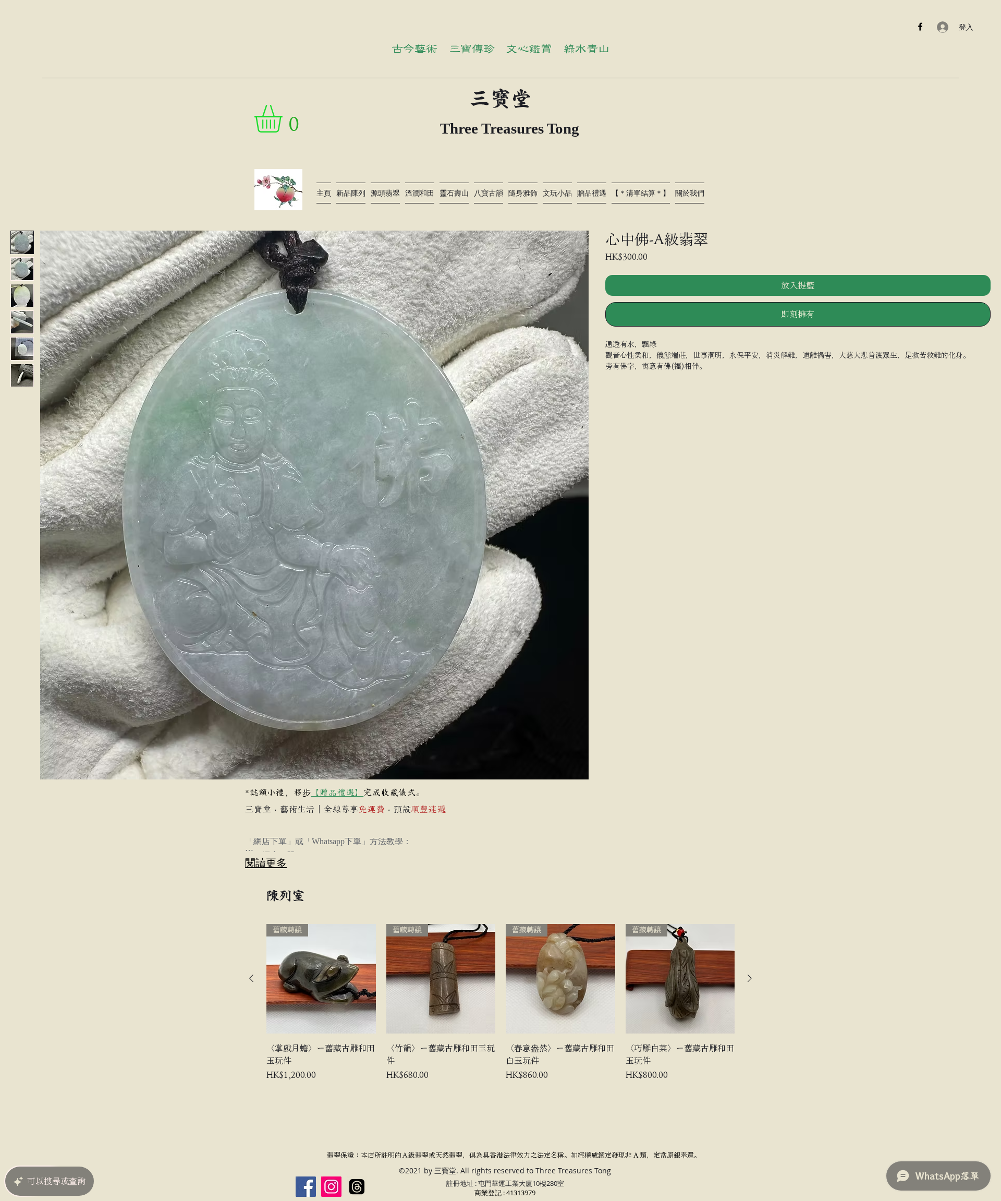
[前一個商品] (251, 978)
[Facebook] (920, 26)
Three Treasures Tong (509, 128)
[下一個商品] (749, 978)
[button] (284, 119)
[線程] (357, 1186)
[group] (500, 1002)
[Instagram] (331, 1186)
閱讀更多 (266, 862)
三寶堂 (500, 98)
